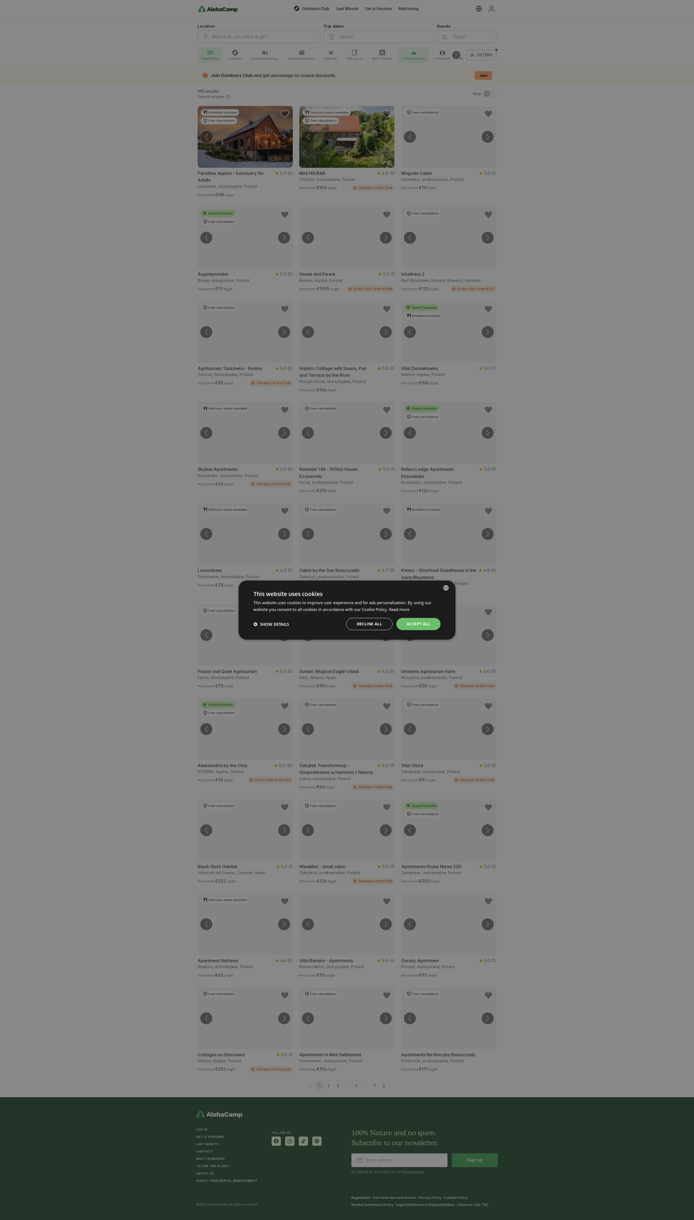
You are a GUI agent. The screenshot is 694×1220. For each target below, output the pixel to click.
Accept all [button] (418, 623)
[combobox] (446, 587)
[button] (271, 624)
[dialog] (347, 610)
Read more (399, 609)
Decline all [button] (369, 623)
